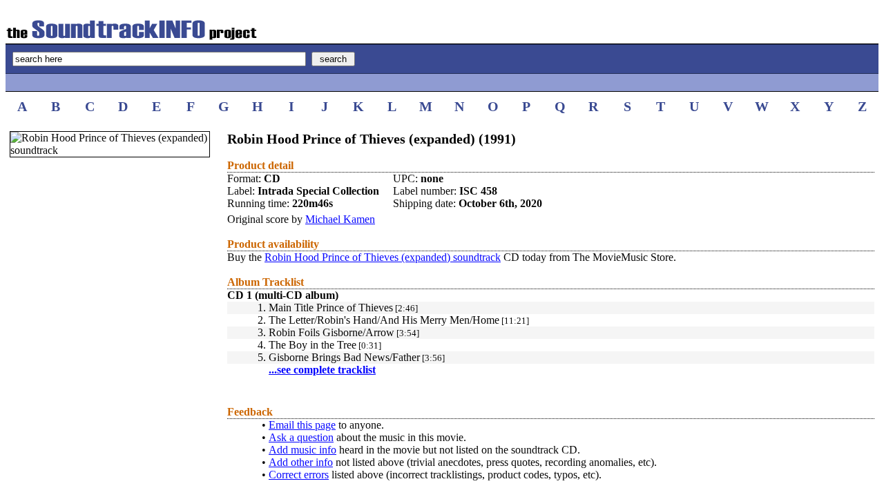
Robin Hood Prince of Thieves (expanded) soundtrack (383, 257)
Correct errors (299, 474)
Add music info (302, 450)
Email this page (302, 425)
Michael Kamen (340, 219)
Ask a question (301, 437)
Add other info (301, 462)
